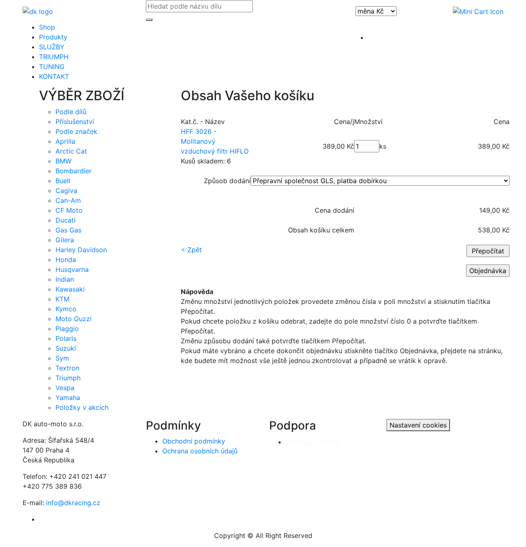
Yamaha (67, 397)
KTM (62, 299)
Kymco (65, 309)
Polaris (65, 338)
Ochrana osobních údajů (200, 451)
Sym (62, 358)
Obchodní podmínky (193, 441)
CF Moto (69, 210)
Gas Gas (68, 230)
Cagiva (66, 190)
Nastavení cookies (418, 425)
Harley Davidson (81, 250)
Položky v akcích (81, 407)
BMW (63, 161)
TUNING (52, 66)
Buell (62, 181)
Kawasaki (70, 289)
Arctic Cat (71, 151)
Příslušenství (74, 121)
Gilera (64, 240)
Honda (65, 259)
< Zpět (191, 250)
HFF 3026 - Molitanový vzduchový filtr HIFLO (215, 141)
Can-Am (68, 200)
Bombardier (73, 171)
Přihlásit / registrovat (400, 37)
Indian (64, 279)
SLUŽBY (52, 47)
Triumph (68, 378)
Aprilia (65, 141)
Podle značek (76, 131)
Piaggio (67, 328)
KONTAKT (54, 76)
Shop (47, 27)
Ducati (65, 220)
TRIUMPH (54, 57)
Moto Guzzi (73, 319)
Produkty (53, 37)
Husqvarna (72, 269)
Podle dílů (70, 112)
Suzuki (65, 348)
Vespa (64, 388)
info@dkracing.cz (73, 503)
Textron (67, 368)
